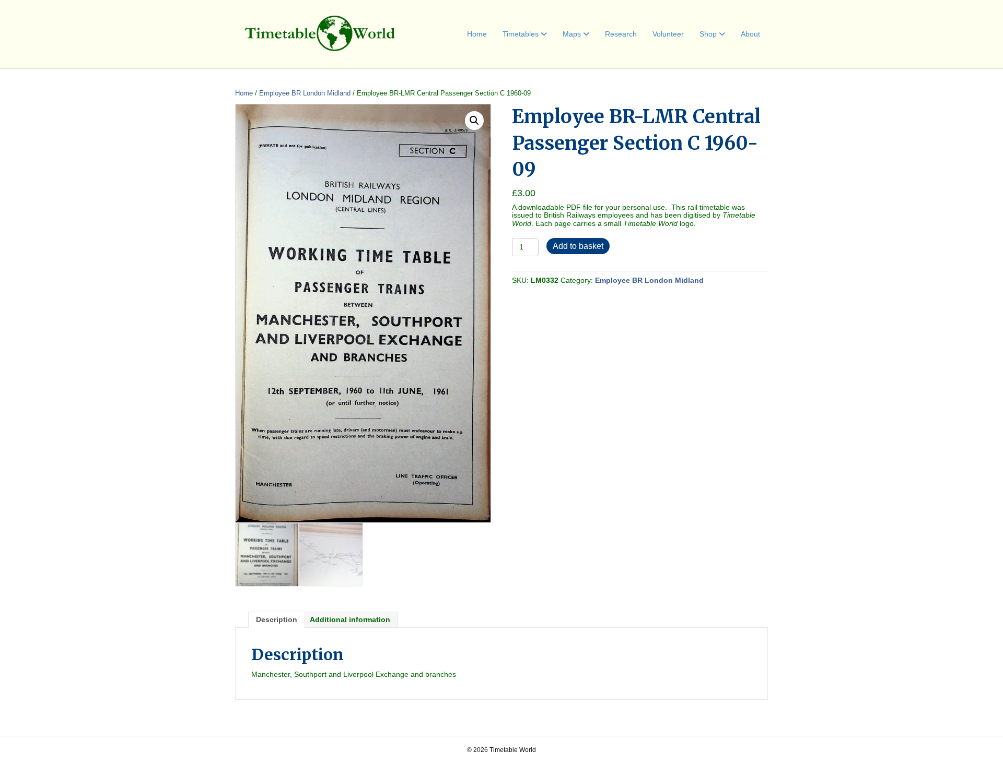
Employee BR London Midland (305, 93)
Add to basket (578, 246)
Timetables (521, 34)
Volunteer (668, 34)
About (750, 34)
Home (477, 34)
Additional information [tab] (350, 619)
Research (621, 34)
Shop (708, 34)
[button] (474, 120)
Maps (572, 34)
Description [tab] (276, 619)
